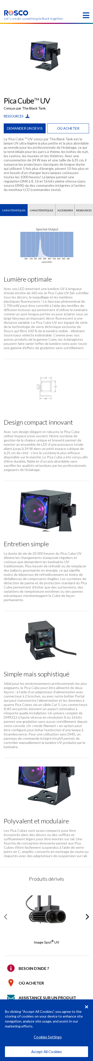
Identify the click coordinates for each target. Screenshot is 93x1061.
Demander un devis (25, 128)
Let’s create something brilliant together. (16, 18)
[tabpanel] (46, 54)
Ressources (14, 116)
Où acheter (68, 128)
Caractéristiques (13, 210)
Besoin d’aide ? (34, 968)
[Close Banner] (86, 1007)
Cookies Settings (48, 1037)
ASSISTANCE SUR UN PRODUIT (47, 997)
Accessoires (65, 210)
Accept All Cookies (46, 1052)
